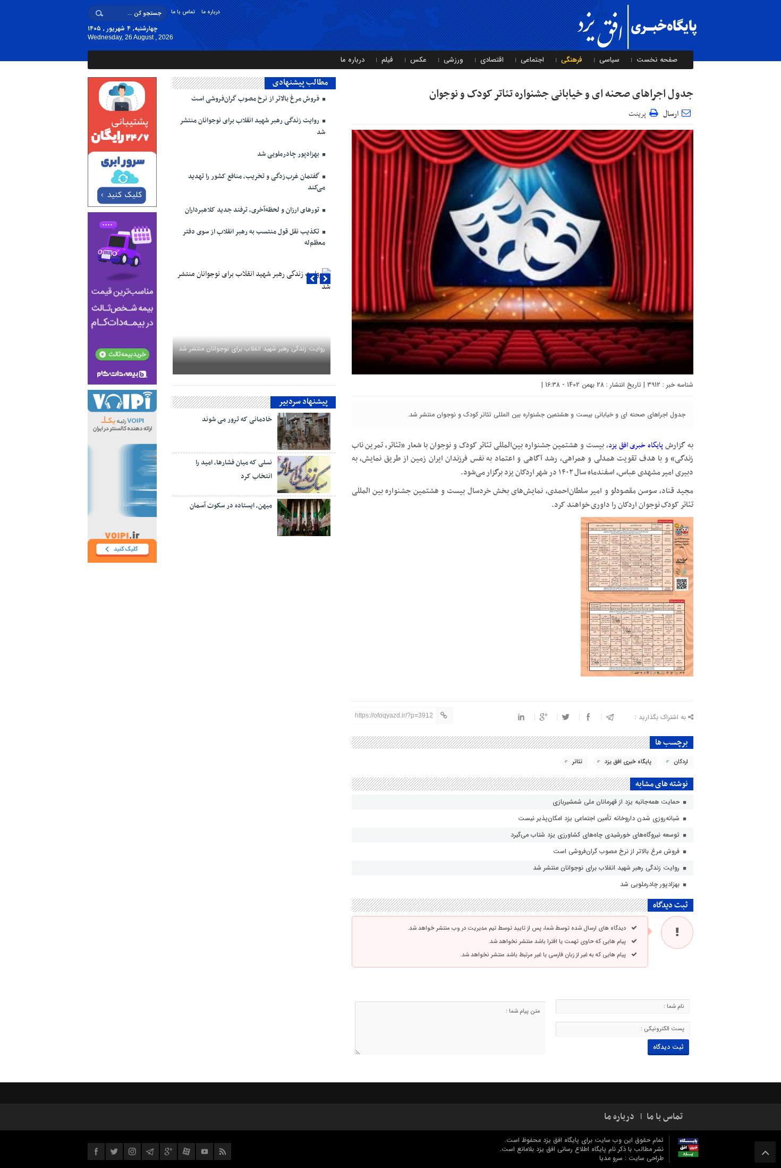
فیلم (387, 59)
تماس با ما (183, 12)
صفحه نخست (656, 59)
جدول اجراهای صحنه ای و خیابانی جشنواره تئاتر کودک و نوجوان (561, 94)
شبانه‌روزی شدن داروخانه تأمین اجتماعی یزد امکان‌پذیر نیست (600, 818)
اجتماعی (532, 59)
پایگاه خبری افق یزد (628, 761)
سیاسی (609, 59)
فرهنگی (571, 59)
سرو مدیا (612, 1158)
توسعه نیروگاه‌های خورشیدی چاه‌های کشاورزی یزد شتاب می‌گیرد (596, 835)
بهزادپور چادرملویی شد (651, 884)
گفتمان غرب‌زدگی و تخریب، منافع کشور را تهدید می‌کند (256, 182)
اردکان (681, 761)
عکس (418, 59)
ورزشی (453, 59)
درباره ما (210, 12)
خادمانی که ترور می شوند (237, 420)
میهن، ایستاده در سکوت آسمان (231, 506)
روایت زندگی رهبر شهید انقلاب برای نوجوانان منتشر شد (607, 868)
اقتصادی (492, 59)
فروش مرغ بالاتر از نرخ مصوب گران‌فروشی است (617, 851)
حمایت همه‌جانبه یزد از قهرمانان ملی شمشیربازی (617, 802)
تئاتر (577, 761)
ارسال (670, 114)
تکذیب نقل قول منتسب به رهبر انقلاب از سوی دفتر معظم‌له (253, 237)
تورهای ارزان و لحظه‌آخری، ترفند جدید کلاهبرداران (253, 210)
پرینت (639, 112)
